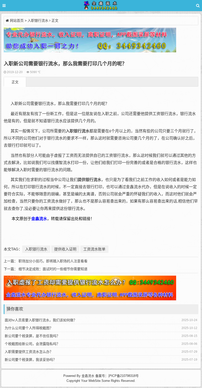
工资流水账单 (94, 249)
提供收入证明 (65, 249)
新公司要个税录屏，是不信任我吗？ (32, 336)
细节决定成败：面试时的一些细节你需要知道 (52, 269)
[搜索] (198, 5)
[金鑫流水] (101, 6)
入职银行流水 (38, 20)
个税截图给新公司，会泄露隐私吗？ (32, 344)
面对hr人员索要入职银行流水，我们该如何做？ (41, 320)
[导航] (8, 5)
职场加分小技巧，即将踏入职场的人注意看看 (52, 261)
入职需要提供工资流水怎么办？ (29, 352)
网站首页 (17, 20)
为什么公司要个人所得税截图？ (29, 328)
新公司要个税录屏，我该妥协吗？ (30, 360)
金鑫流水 (88, 376)
